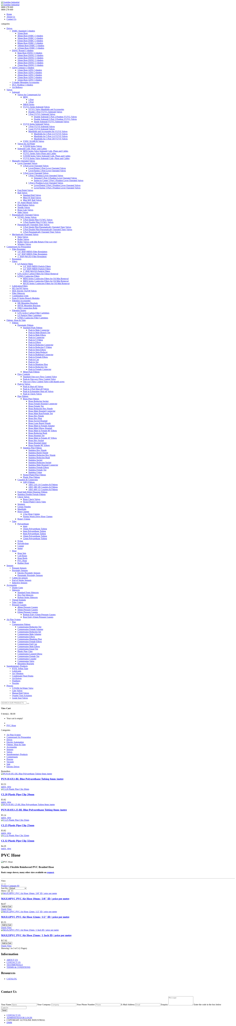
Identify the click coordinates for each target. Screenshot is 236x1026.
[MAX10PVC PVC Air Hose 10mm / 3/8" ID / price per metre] (29, 893)
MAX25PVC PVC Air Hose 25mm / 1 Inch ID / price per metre (36, 935)
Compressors (12, 757)
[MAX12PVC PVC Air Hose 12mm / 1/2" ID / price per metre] (29, 911)
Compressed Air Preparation (19, 737)
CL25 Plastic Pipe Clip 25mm (17, 825)
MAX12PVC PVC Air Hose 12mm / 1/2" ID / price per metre (35, 916)
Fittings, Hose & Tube (16, 744)
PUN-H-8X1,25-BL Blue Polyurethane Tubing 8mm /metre (34, 809)
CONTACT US (13, 962)
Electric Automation (15, 742)
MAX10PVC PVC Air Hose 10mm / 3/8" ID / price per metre (35, 898)
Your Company (44, 1004)
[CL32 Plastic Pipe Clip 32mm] (15, 835)
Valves (9, 752)
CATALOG (12, 979)
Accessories (12, 747)
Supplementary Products (17, 754)
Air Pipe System (14, 735)
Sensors (10, 749)
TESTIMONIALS (15, 965)
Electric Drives (13, 766)
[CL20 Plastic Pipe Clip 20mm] (15, 789)
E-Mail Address (128, 1004)
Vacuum (10, 762)
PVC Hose (11, 725)
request (50, 872)
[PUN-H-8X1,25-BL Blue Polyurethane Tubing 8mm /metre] (28, 804)
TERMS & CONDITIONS (18, 967)
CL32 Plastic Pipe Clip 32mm (17, 840)
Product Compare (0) (10, 886)
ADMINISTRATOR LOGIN (19, 1017)
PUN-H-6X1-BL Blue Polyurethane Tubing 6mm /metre (32, 778)
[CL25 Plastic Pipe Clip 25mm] (15, 820)
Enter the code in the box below (207, 1004)
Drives (9, 740)
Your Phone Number (86, 1004)
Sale (8, 764)
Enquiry (164, 1004)
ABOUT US (12, 960)
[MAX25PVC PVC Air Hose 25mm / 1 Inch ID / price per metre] (30, 930)
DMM (9, 1022)
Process (10, 759)
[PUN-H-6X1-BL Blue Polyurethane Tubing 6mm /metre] (26, 774)
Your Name (6, 1004)
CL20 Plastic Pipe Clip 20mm (17, 794)
